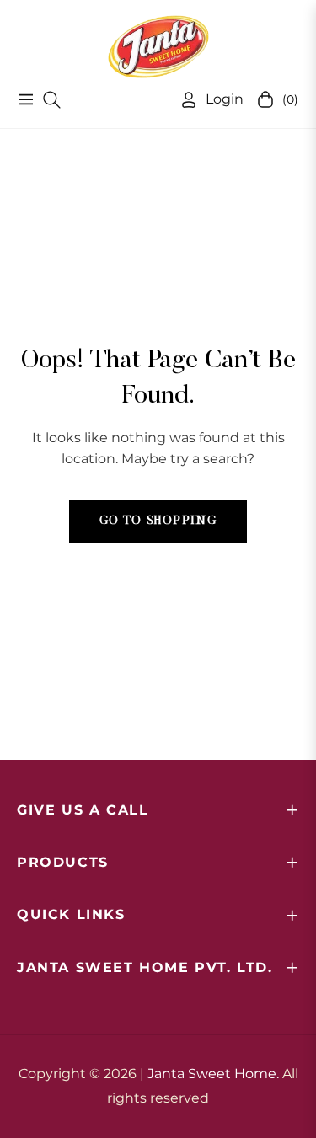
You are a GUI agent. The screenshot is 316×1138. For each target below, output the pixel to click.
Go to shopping (158, 521)
